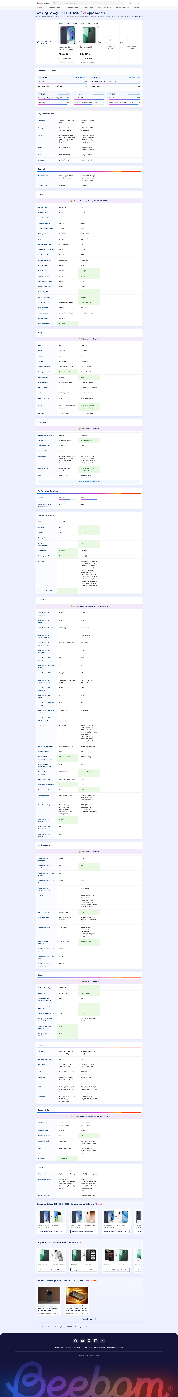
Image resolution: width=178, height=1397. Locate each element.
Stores (136, 8)
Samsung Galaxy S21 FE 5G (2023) (66, 48)
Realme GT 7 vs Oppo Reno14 (116, 1270)
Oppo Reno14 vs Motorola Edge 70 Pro (52, 1270)
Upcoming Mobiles (55, 8)
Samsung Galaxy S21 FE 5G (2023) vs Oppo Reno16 (117, 1231)
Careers (68, 1347)
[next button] (139, 1222)
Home (38, 1327)
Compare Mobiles (73, 8)
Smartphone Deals (122, 8)
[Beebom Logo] (43, 3)
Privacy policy (99, 1347)
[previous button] (39, 1222)
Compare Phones (47, 1327)
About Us (59, 1347)
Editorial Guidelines (115, 1347)
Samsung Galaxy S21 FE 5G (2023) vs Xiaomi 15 (52, 1231)
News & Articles (103, 8)
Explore (39, 8)
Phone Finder (88, 8)
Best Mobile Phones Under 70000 (89, 481)
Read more (139, 16)
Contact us (77, 1347)
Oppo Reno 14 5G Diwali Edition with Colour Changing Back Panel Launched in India (76, 1308)
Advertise (88, 1347)
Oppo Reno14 (86, 47)
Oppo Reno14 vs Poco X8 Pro (84, 1270)
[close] (75, 26)
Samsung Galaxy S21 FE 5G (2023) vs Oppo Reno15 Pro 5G (84, 1231)
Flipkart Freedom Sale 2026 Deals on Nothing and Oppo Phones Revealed (48, 1308)
